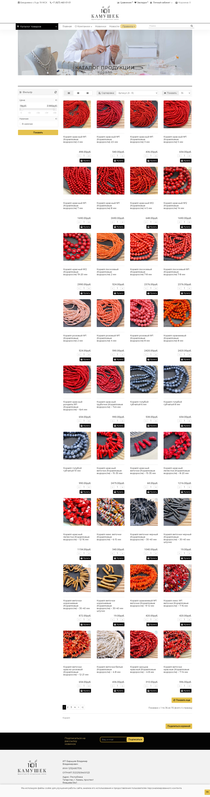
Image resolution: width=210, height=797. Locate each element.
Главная (67, 26)
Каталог (30, 26)
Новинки (100, 26)
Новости (114, 26)
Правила (127, 26)
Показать (38, 132)
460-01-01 (61, 2)
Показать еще (183, 700)
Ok (207, 792)
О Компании (82, 26)
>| (82, 707)
